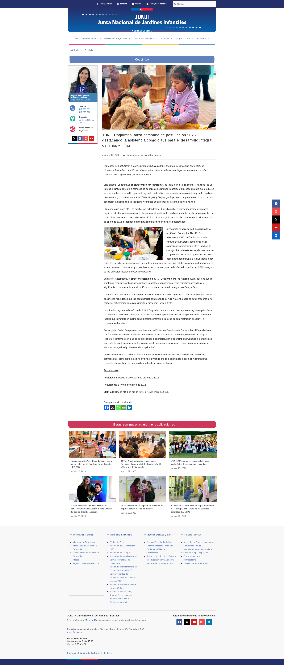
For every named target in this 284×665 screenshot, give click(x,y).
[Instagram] (276, 211)
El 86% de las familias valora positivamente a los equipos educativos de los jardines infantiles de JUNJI (192, 508)
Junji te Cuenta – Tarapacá (196, 563)
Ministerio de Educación (83, 542)
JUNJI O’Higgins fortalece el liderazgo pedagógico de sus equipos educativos (190, 462)
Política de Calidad (118, 602)
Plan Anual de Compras (120, 552)
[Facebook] (276, 204)
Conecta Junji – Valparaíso (195, 552)
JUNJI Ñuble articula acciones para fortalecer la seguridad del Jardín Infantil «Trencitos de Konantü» (141, 464)
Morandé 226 (91, 620)
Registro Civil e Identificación (85, 563)
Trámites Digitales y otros (159, 534)
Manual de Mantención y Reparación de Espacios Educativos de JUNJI (121, 595)
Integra (75, 560)
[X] (112, 407)
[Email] (123, 407)
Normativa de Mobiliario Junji (123, 556)
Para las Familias (192, 534)
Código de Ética (116, 542)
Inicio (76, 38)
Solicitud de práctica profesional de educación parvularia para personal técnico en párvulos (161, 560)
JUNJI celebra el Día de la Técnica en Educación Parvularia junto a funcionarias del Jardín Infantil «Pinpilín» (91, 508)
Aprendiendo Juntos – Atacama (198, 542)
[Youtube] (276, 227)
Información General (83, 534)
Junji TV (180, 38)
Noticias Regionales (151, 155)
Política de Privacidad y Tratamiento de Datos (89, 653)
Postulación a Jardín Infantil (159, 542)
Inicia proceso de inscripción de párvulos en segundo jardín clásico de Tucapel (142, 507)
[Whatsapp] (118, 407)
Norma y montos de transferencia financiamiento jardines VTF (122, 577)
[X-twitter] (276, 219)
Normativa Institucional (121, 534)
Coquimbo (132, 155)
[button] (86, 534)
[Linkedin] (276, 235)
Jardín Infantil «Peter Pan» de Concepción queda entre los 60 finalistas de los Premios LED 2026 (91, 464)
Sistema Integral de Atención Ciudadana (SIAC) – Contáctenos (159, 549)
